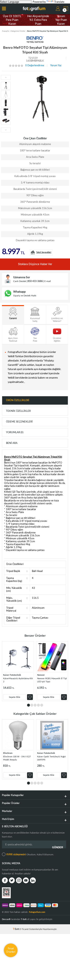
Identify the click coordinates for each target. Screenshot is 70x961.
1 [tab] (28, 705)
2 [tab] (31, 705)
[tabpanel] (18, 671)
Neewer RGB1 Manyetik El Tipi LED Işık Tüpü (52, 680)
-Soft (16, 929)
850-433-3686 (35, 281)
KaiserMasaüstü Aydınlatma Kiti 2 (18, 680)
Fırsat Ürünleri (10, 950)
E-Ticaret (24, 929)
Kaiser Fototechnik (12, 675)
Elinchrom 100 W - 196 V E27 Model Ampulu (17, 758)
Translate (59, 2)
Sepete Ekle (14, 697)
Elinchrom (7, 753)
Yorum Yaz (55, 65)
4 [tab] (38, 705)
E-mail (47, 281)
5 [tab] (41, 705)
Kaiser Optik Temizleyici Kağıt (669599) (51, 758)
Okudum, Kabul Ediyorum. (30, 854)
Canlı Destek (19, 281)
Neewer (41, 675)
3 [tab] (35, 705)
